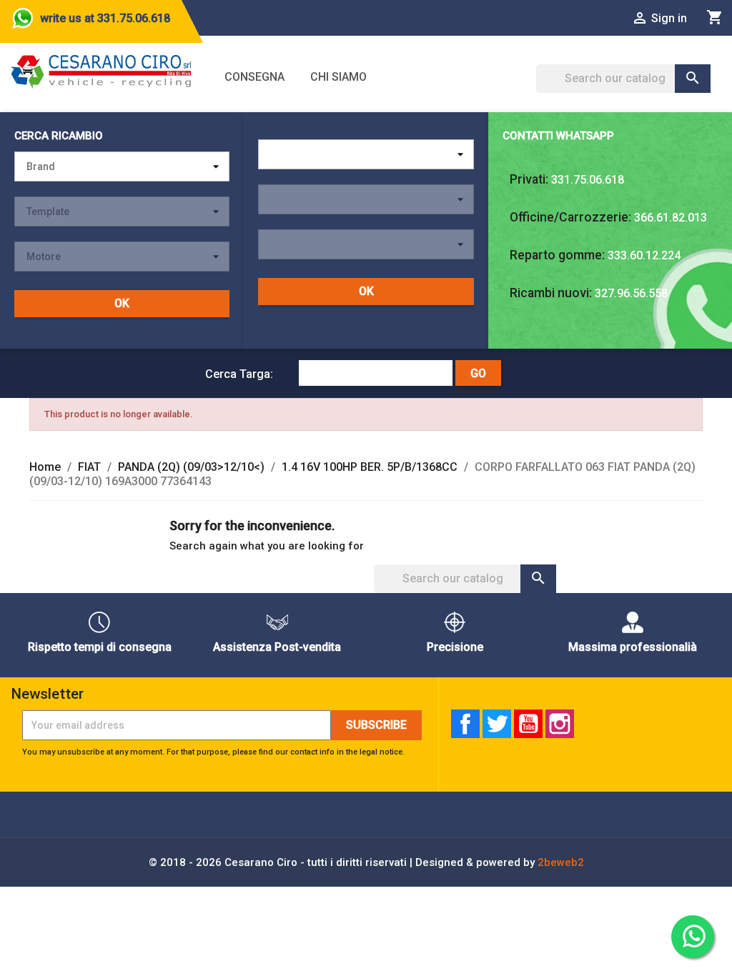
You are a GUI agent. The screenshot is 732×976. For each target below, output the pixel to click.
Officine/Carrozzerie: (570, 217)
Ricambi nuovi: (551, 293)
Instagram (559, 723)
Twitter (497, 723)
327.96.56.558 (631, 293)
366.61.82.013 (670, 217)
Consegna (254, 77)
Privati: (529, 179)
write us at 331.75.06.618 (105, 18)
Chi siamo (338, 77)
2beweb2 (561, 862)
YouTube (528, 723)
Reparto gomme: (557, 255)
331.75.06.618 (587, 179)
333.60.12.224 (644, 255)
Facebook (465, 723)
